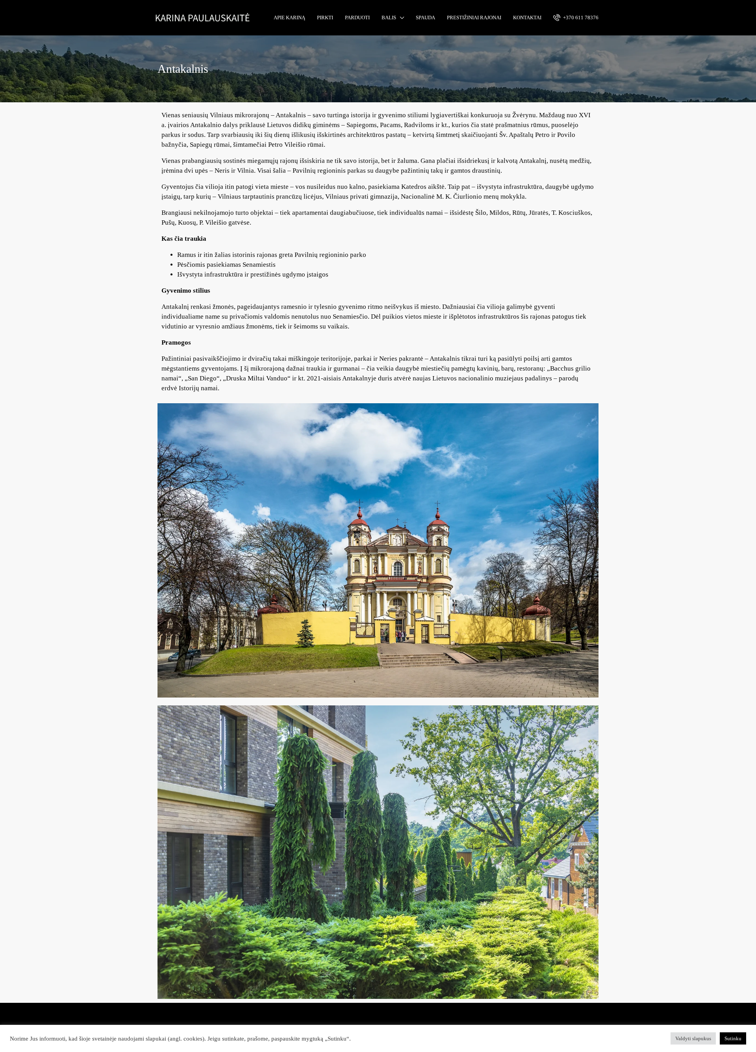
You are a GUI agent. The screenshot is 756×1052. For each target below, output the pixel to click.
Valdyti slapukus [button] (693, 1038)
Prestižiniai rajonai (474, 17)
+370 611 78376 (580, 17)
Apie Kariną (289, 17)
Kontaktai (527, 17)
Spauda (425, 17)
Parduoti (357, 17)
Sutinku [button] (732, 1038)
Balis (389, 17)
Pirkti (325, 17)
